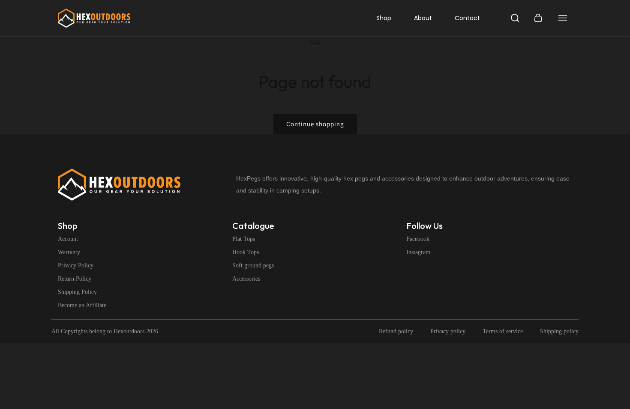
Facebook (417, 239)
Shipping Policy (77, 292)
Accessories (246, 279)
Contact (467, 18)
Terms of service (503, 332)
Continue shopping (315, 124)
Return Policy (74, 279)
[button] (515, 18)
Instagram (418, 252)
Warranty (69, 252)
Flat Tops (243, 239)
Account (68, 239)
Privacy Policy (75, 266)
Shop (383, 18)
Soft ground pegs (253, 266)
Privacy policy (447, 332)
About (423, 18)
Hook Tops (245, 252)
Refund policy (396, 332)
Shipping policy (559, 332)
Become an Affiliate (82, 305)
